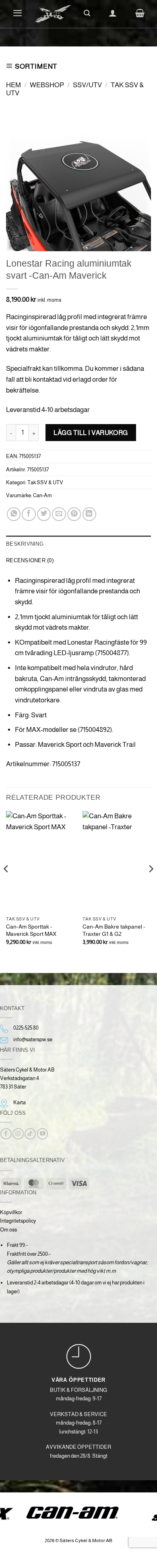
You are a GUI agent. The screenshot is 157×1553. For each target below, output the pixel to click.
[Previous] (6, 885)
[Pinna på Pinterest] (74, 514)
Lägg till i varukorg (91, 432)
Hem (13, 85)
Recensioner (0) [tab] (30, 560)
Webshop (47, 85)
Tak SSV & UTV (45, 482)
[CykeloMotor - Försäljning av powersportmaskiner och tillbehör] (53, 14)
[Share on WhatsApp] (14, 514)
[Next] (150, 885)
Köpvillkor (11, 1212)
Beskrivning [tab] (24, 544)
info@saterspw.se (32, 1039)
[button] (17, 13)
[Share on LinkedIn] (89, 514)
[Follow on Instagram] (17, 1133)
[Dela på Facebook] (28, 514)
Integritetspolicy (18, 1221)
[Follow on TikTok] (30, 1133)
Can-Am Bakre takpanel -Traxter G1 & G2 (114, 930)
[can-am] (79, 1512)
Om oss (8, 1230)
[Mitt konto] (112, 13)
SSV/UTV (87, 85)
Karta (19, 1102)
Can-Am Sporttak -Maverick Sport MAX (31, 930)
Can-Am (42, 495)
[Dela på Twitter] (44, 514)
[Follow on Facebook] (5, 1133)
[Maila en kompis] (59, 514)
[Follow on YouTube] (42, 1133)
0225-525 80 (26, 1028)
